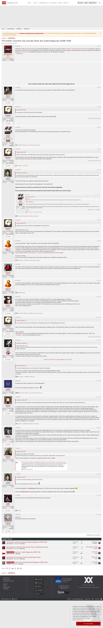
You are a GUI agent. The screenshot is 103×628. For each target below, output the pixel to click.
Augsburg (11, 145)
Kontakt (5, 584)
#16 (100, 427)
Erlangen (12, 411)
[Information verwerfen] (99, 33)
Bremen (12, 310)
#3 (100, 106)
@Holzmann (32, 488)
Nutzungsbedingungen (77, 599)
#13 (100, 340)
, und (27, 376)
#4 (100, 127)
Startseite (97, 599)
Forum (3, 28)
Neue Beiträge (10, 28)
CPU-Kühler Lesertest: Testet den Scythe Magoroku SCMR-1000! (26, 542)
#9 (100, 264)
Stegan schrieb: (20, 152)
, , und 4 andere (28, 216)
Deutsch (15, 599)
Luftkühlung (22, 543)
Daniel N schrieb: (20, 320)
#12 (100, 317)
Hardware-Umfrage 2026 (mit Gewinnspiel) (31, 33)
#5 (100, 149)
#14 (100, 380)
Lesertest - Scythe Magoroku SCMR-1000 (27, 552)
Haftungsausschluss (8, 581)
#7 (100, 220)
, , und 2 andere (28, 260)
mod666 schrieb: (20, 477)
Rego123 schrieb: (20, 365)
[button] (32, 3)
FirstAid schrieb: (20, 223)
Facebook (39, 579)
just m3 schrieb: (20, 110)
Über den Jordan (10, 120)
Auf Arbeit (11, 528)
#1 (100, 46)
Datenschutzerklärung (78, 619)
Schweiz (12, 441)
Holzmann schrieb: (20, 173)
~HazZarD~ (19, 335)
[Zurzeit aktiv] (7, 502)
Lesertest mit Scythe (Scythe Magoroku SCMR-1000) (31, 562)
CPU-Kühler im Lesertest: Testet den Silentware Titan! (23, 557)
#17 (100, 448)
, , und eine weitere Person (28, 145)
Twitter (39, 586)
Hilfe (93, 599)
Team (4, 585)
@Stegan (35, 248)
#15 (100, 397)
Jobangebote (6, 587)
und (22, 165)
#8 (100, 240)
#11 (100, 296)
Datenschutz (6, 579)
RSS (38, 594)
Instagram (40, 590)
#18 (100, 474)
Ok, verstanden (88, 624)
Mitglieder (18, 28)
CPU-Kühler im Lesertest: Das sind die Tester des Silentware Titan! (27, 547)
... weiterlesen (19, 53)
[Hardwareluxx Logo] (10, 3)
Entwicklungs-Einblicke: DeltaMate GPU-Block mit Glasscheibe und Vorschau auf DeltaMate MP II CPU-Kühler (51, 462)
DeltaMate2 (34, 458)
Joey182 (96, 548)
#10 (100, 280)
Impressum (6, 578)
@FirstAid (17, 517)
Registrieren (27, 28)
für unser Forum (24, 52)
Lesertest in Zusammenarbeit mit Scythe (76, 49)
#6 (100, 169)
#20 (100, 514)
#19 (100, 495)
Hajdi (90, 333)
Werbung (5, 588)
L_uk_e (96, 553)
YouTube (39, 583)
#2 (100, 87)
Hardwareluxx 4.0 (6, 599)
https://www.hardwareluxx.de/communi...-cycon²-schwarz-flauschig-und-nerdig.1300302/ (39, 252)
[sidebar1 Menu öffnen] (99, 2)
